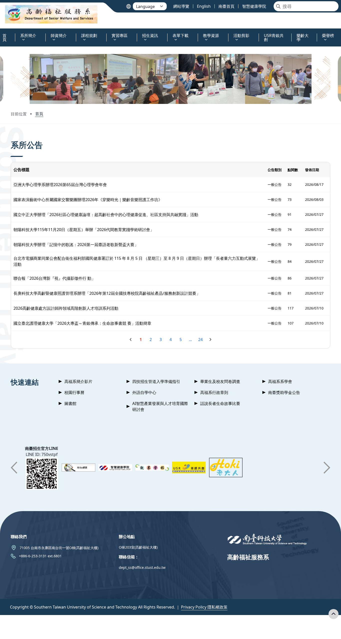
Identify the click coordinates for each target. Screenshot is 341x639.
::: (1, 32)
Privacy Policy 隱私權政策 (204, 607)
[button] (16, 79)
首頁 (39, 113)
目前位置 (19, 114)
